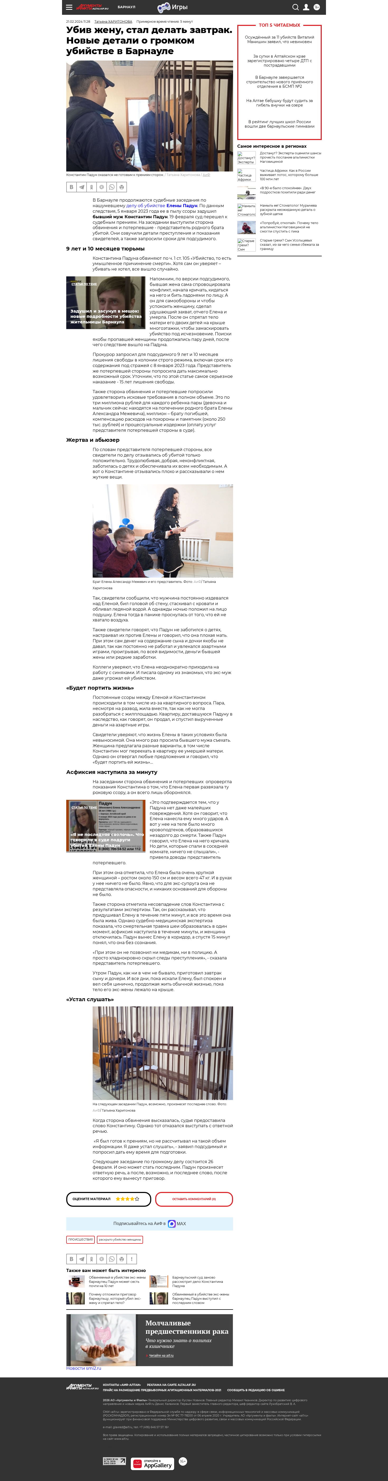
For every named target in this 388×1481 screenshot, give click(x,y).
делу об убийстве (161, 205)
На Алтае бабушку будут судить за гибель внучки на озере (279, 103)
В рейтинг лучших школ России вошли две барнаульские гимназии (280, 124)
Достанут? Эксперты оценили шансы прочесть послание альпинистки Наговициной (290, 157)
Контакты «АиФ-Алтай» (122, 1385)
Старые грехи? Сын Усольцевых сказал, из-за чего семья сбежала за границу (289, 244)
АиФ (206, 175)
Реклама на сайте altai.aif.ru (171, 1385)
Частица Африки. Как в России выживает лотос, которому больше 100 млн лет (289, 175)
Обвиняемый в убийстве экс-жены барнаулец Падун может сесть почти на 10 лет (117, 1281)
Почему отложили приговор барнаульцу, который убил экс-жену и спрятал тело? (115, 1298)
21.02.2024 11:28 (78, 22)
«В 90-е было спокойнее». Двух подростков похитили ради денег (288, 190)
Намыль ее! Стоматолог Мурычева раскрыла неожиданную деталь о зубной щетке (288, 209)
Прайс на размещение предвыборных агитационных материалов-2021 (162, 1390)
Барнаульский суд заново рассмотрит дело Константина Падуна (197, 1281)
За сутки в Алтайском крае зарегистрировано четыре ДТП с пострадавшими (279, 61)
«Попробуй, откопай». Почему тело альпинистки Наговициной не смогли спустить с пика (289, 227)
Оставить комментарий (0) (194, 1199)
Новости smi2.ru (83, 1368)
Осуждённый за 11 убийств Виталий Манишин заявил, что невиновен (279, 39)
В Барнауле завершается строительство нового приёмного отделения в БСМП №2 (279, 82)
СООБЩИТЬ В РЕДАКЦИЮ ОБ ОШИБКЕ (256, 1390)
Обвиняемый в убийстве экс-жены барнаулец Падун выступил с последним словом (200, 1298)
